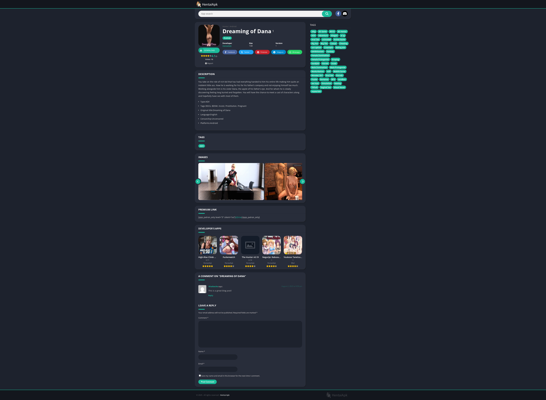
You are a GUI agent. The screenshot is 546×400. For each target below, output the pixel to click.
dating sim (340, 47)
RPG (333, 79)
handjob (315, 63)
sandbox (342, 79)
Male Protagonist (337, 67)
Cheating (343, 43)
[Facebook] (338, 13)
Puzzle (314, 79)
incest (333, 63)
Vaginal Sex (326, 87)
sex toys (315, 83)
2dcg (314, 31)
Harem (325, 63)
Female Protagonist (320, 59)
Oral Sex (329, 75)
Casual (333, 43)
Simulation (326, 83)
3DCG (332, 31)
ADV (202, 146)
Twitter (247, 52)
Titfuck (315, 87)
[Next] (302, 181)
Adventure (323, 35)
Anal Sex (315, 39)
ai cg (343, 35)
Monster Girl (317, 75)
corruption (316, 47)
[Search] (327, 14)
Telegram (280, 52)
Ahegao (334, 35)
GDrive (238, 217)
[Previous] (198, 181)
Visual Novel (339, 87)
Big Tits (324, 43)
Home (225, 26)
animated (326, 39)
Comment (203, 317)
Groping (335, 59)
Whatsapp (296, 52)
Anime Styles (339, 39)
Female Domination (320, 55)
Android (233, 26)
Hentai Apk (224, 395)
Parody (339, 75)
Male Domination (319, 67)
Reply (210, 295)
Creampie (328, 47)
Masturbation (318, 71)
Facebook (231, 52)
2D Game (323, 31)
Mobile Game (339, 71)
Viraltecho (213, 286)
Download (209, 50)
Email (201, 363)
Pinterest (263, 52)
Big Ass (315, 43)
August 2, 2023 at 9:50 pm (292, 286)
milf (328, 71)
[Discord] (345, 13)
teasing (337, 83)
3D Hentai (342, 31)
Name (201, 351)
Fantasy (330, 51)
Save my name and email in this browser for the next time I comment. (230, 375)
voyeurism (316, 91)
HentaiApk (227, 45)
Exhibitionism (318, 51)
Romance (324, 79)
